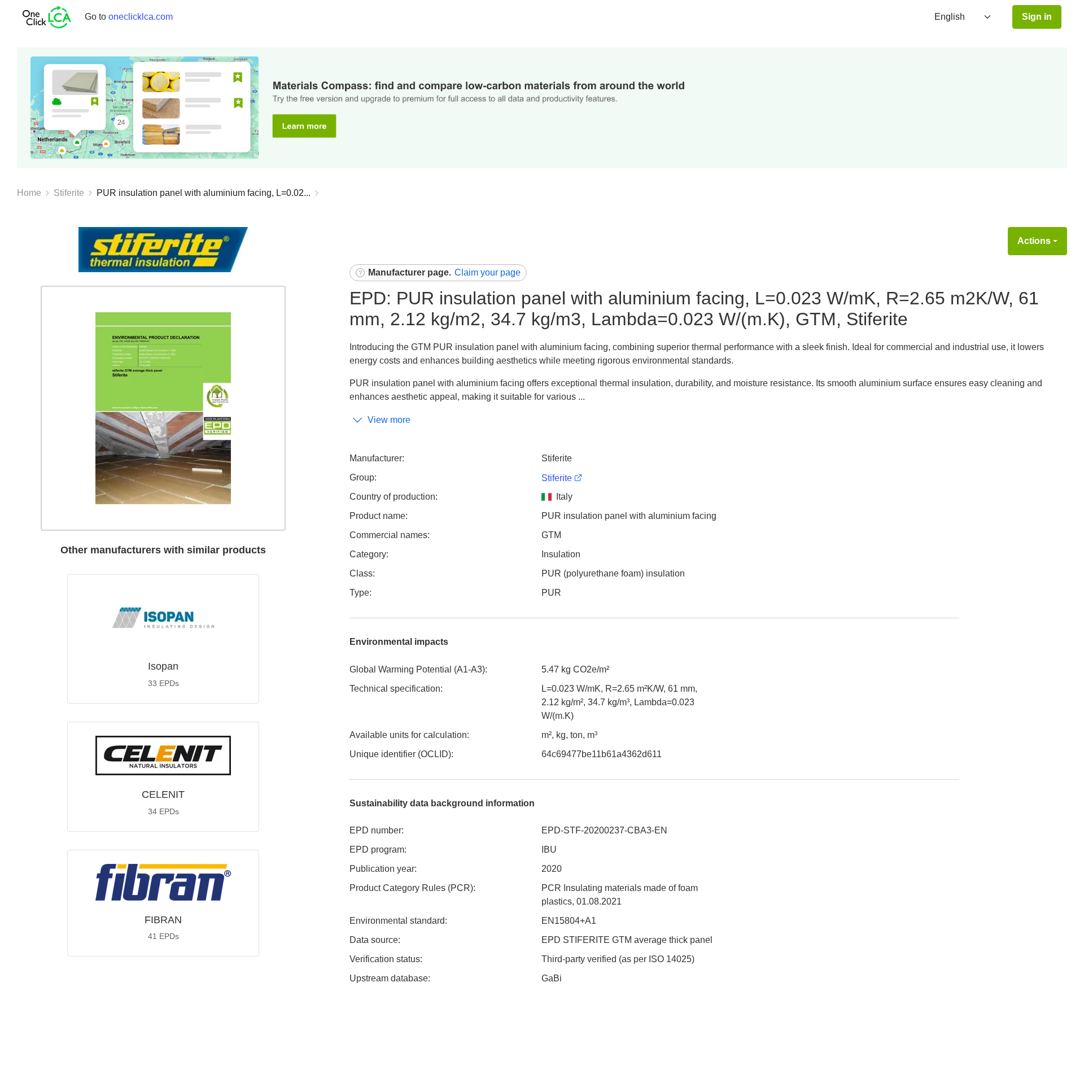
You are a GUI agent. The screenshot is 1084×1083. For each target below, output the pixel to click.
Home (29, 193)
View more (389, 420)
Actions (1034, 241)
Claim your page (487, 272)
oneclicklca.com (140, 16)
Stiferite (69, 193)
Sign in (1037, 16)
